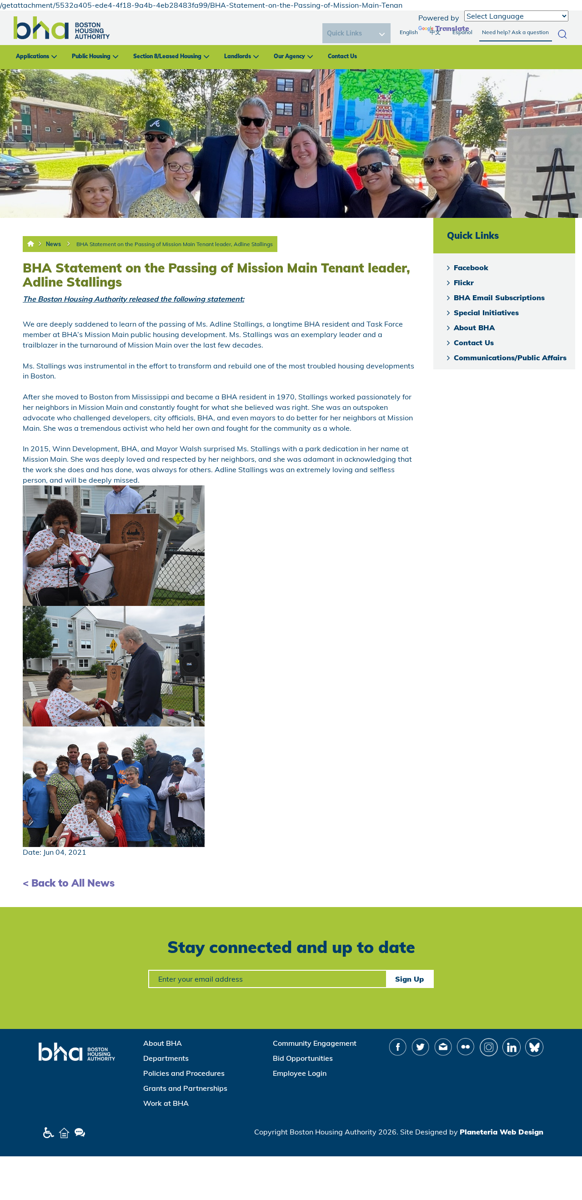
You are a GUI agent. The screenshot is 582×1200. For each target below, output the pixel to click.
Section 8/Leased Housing (167, 56)
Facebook (471, 267)
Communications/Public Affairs (510, 357)
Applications (32, 56)
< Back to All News (69, 883)
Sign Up (409, 978)
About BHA (474, 327)
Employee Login (299, 1073)
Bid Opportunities (303, 1058)
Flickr (464, 282)
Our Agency (289, 56)
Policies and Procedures (184, 1073)
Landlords (237, 56)
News (53, 244)
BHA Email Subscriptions (499, 297)
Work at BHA (166, 1103)
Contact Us (342, 56)
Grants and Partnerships (185, 1088)
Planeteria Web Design (501, 1131)
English (409, 32)
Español (462, 32)
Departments (166, 1058)
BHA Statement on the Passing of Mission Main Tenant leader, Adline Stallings (174, 244)
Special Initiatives (486, 312)
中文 (435, 32)
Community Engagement (314, 1043)
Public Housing (91, 56)
